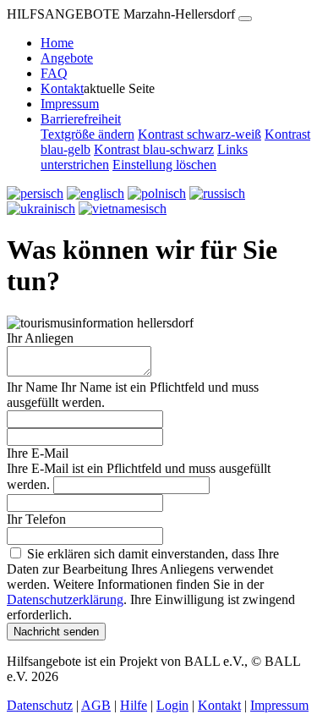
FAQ (54, 73)
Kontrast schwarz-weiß (199, 134)
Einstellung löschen (164, 164)
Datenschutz (40, 705)
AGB (96, 705)
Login (172, 705)
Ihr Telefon (36, 519)
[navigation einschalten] (245, 18)
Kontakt (62, 88)
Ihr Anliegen (40, 338)
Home (57, 43)
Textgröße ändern (87, 134)
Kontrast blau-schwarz (154, 149)
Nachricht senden (56, 631)
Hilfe (133, 705)
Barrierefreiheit (81, 119)
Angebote (67, 58)
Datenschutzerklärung (65, 599)
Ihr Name (32, 387)
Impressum (70, 103)
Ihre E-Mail (37, 453)
